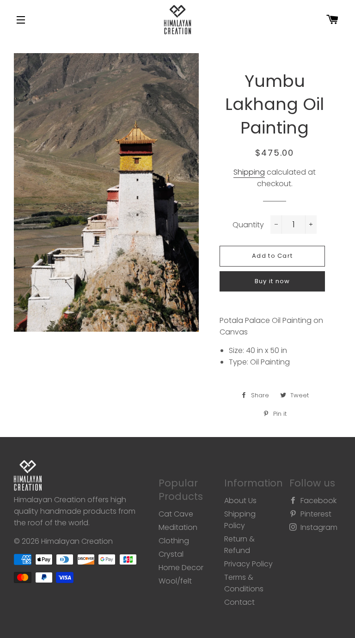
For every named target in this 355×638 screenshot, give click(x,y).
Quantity (248, 224)
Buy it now (272, 281)
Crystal (171, 554)
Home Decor (181, 567)
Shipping (249, 172)
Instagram (318, 527)
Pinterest (315, 514)
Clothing (174, 540)
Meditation (178, 527)
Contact (239, 602)
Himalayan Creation (77, 541)
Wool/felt (175, 581)
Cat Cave (176, 514)
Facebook (318, 500)
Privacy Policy (248, 564)
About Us (240, 500)
